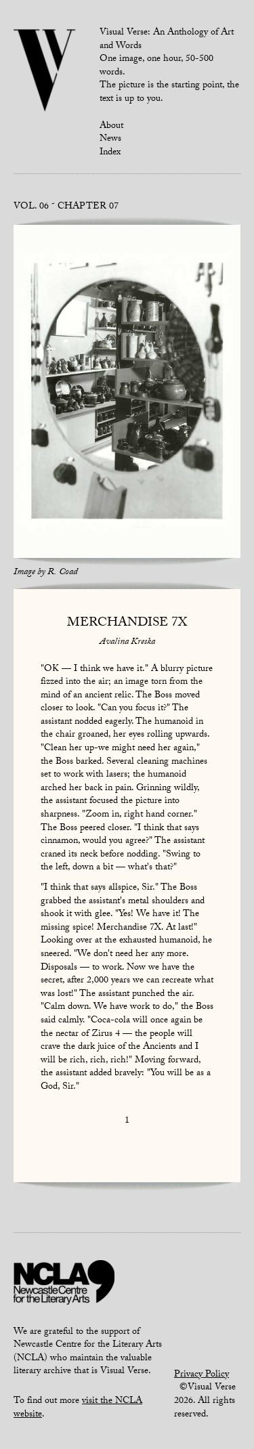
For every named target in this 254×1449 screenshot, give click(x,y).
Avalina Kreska (127, 642)
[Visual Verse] (45, 72)
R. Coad (62, 573)
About (111, 126)
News (110, 139)
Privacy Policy (201, 1375)
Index (110, 153)
